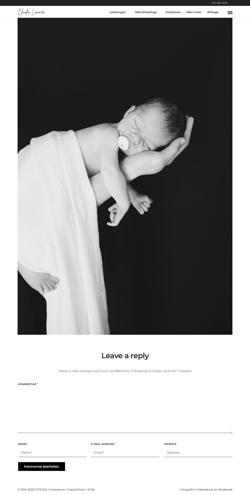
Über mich (193, 12)
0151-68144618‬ (219, 2)
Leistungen (118, 12)
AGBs (91, 489)
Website (170, 444)
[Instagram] (231, 3)
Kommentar (28, 384)
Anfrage (213, 12)
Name (23, 444)
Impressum (57, 489)
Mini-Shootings (146, 12)
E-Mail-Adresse (103, 444)
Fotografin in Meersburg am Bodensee (205, 489)
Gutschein (173, 12)
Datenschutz (76, 489)
